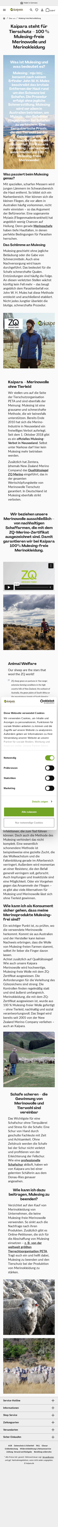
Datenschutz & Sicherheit (24, 1446)
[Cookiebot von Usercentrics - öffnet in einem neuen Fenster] (41, 702)
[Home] (4, 18)
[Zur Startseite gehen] (16, 10)
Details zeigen (40, 801)
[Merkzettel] (36, 10)
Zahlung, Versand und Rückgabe (19, 1452)
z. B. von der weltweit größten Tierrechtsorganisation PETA (27, 1247)
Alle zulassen (29, 811)
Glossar (45, 1446)
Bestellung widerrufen (43, 1452)
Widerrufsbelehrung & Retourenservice (35, 1449)
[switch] (49, 768)
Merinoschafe (43, 226)
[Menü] (4, 10)
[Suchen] (31, 10)
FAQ (38, 1446)
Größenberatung (11, 1449)
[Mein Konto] (42, 10)
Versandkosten (48, 1457)
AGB (10, 1446)
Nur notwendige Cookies (29, 822)
